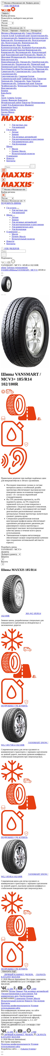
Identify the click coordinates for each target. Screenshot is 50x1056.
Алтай (11, 35)
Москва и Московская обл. (13, 33)
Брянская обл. (7, 40)
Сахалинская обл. (9, 74)
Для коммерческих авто (22, 141)
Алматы (10, 98)
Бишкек (4, 90)
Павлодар (26, 102)
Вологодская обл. (13, 43)
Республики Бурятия (10, 69)
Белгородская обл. (40, 38)
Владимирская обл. (23, 40)
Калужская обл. (39, 47)
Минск (11, 112)
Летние (15, 132)
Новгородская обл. (9, 59)
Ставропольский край (11, 78)
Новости (10, 158)
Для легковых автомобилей (24, 137)
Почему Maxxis (19, 151)
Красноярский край (15, 55)
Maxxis (15, 149)
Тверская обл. (7, 81)
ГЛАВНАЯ (6, 270)
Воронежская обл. (30, 43)
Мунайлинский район (11, 102)
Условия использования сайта (19, 1006)
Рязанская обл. (41, 69)
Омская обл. (25, 62)
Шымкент (29, 105)
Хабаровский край (25, 83)
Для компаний (18, 127)
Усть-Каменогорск (15, 105)
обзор (3, 267)
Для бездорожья (19, 144)
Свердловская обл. (9, 76)
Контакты (10, 161)
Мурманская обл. (19, 57)
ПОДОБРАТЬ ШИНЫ (11, 203)
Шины (9, 146)
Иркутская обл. (24, 45)
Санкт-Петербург (34, 33)
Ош (2, 95)
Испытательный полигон (23, 153)
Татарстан (41, 78)
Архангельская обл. (39, 35)
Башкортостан (24, 38)
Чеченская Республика (27, 86)
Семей (4, 105)
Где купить (11, 129)
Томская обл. (20, 81)
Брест (15, 107)
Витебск (5, 110)
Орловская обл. (8, 64)
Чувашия (43, 86)
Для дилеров (39, 1001)
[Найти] (32, 166)
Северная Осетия (26, 76)
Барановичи (6, 107)
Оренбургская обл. (40, 62)
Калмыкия (26, 47)
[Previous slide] (2, 294)
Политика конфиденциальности (15, 1005)
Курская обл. (30, 55)
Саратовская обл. (23, 71)
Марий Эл (41, 55)
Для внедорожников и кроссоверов (28, 139)
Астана (18, 98)
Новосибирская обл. (10, 62)
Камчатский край (9, 50)
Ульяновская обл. (9, 83)
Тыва (28, 81)
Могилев (5, 114)
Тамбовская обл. (29, 78)
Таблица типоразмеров (17, 267)
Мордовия (5, 57)
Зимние (15, 134)
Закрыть (5, 13)
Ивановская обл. (8, 45)
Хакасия (38, 83)
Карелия (21, 50)
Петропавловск (38, 102)
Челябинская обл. (9, 86)
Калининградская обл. (11, 47)
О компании (12, 156)
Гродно (4, 112)
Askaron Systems (28, 1049)
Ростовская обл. (27, 69)
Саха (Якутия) (38, 71)
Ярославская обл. (9, 88)
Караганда (22, 100)
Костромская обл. (23, 52)
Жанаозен (12, 100)
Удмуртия (35, 81)
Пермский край (38, 64)
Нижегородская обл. (36, 57)
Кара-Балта (6, 93)
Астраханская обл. (9, 38)
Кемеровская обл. (33, 50)
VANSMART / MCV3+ (27, 270)
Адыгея (4, 35)
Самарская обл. (8, 71)
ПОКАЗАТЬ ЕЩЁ (9, 972)
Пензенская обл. (23, 64)
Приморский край (9, 67)
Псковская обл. (25, 67)
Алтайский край (22, 35)
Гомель (12, 110)
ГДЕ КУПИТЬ (20, 706)
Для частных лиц (19, 125)
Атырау (4, 100)
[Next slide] (5, 294)
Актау (4, 98)
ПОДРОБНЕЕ (7, 706)
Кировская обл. (8, 52)
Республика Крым (40, 67)
